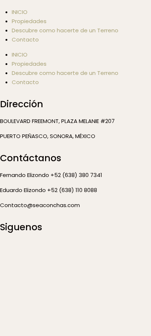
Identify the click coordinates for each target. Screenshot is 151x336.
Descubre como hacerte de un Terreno (65, 30)
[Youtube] (68, 248)
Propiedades (29, 21)
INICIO (19, 54)
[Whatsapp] (49, 248)
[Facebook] (9, 248)
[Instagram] (29, 248)
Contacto (25, 39)
